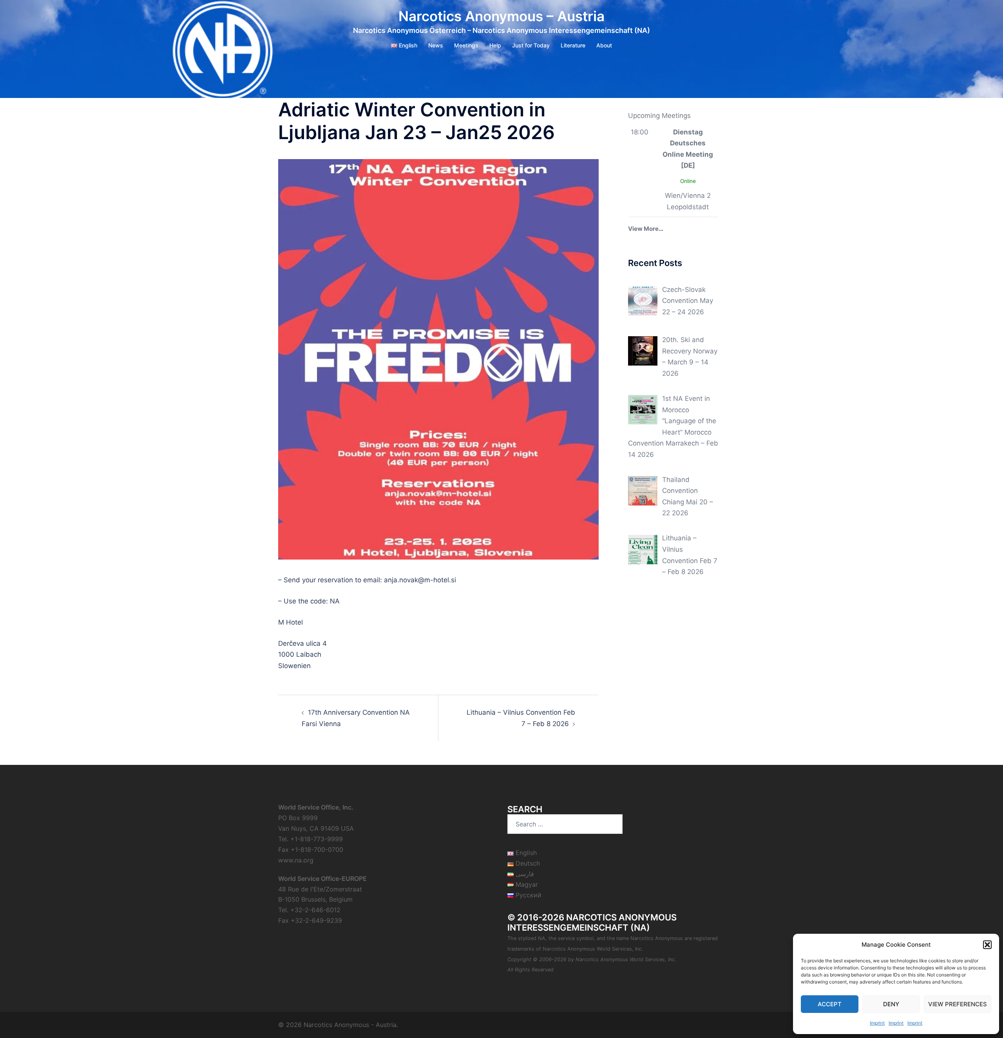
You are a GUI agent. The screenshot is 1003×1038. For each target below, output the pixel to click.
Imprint (877, 1023)
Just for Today (531, 45)
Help (495, 45)
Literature (573, 45)
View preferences (957, 1004)
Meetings (466, 45)
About (604, 45)
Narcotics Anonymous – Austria (501, 16)
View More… (645, 228)
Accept (830, 1004)
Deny (891, 1004)
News (435, 45)
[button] (987, 945)
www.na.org (295, 860)
